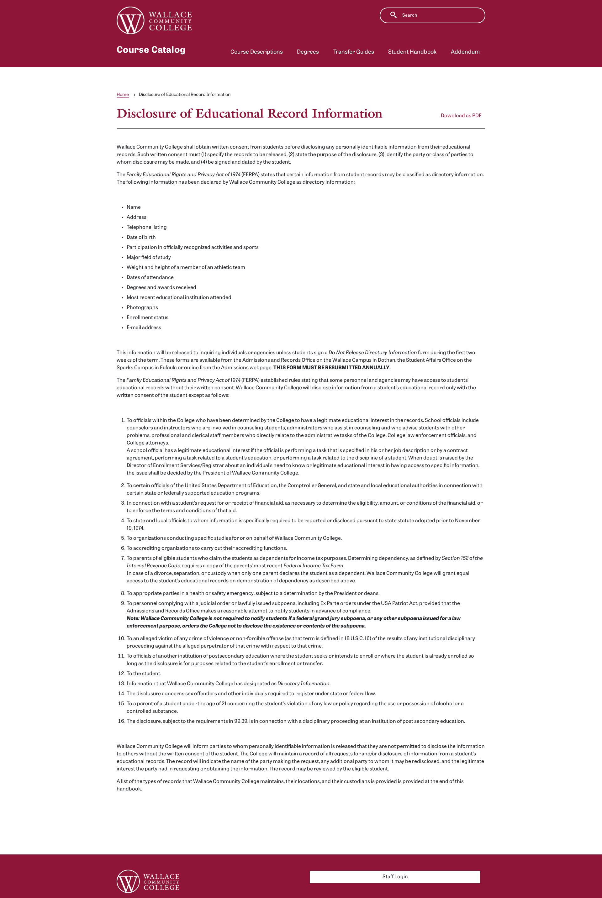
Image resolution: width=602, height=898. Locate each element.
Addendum (465, 52)
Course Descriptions (256, 52)
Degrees (308, 52)
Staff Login (395, 877)
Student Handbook (412, 52)
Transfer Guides (353, 52)
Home (123, 94)
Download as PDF (461, 115)
